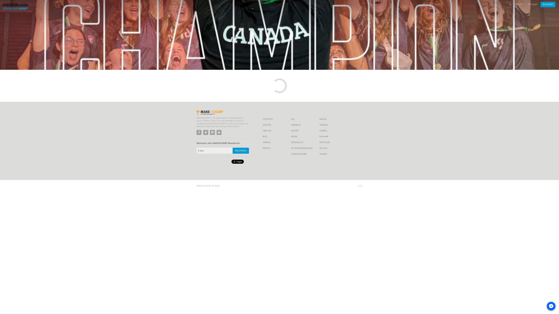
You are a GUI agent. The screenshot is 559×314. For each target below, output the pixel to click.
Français (324, 125)
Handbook (296, 125)
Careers (266, 142)
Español (323, 131)
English (323, 119)
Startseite (268, 119)
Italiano (323, 154)
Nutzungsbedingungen (302, 148)
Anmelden (547, 4)
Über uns (267, 131)
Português (325, 142)
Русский (324, 136)
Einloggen (533, 4)
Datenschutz (297, 142)
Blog (265, 136)
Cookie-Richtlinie (299, 154)
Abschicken (241, 150)
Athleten (267, 125)
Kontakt (295, 131)
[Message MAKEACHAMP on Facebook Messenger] (551, 306)
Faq (292, 119)
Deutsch (323, 148)
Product (267, 148)
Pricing (294, 136)
